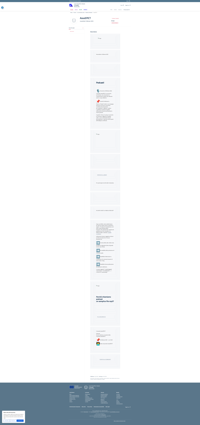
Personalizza (7, 420)
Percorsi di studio (104, 396)
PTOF (111, 9)
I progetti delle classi (104, 402)
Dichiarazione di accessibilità (99, 406)
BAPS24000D (104, 414)
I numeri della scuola (88, 398)
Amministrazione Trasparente (74, 406)
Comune (70, 401)
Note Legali (108, 406)
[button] (76, 28)
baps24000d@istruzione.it (95, 411)
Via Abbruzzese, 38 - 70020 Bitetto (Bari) (101, 410)
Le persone (87, 396)
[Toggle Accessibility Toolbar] (2, 7)
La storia (86, 401)
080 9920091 (86, 411)
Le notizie (118, 394)
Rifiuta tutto (13, 420)
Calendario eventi (119, 396)
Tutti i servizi (103, 398)
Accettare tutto (20, 420)
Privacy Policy (89, 406)
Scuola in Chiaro (72, 398)
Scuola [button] (71, 9)
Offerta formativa (104, 401)
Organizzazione (87, 400)
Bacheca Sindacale (115, 22)
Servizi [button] (76, 9)
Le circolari (118, 395)
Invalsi (70, 400)
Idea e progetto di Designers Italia (119, 421)
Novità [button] (80, 9)
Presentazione (87, 394)
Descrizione (72, 31)
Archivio (115, 9)
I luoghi (86, 395)
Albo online (118, 398)
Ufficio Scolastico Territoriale (74, 396)
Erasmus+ (120, 9)
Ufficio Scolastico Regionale (74, 395)
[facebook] (130, 5)
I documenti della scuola (89, 399)
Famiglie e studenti (104, 395)
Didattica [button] (85, 9)
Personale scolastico (104, 394)
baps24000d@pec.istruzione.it (114, 411)
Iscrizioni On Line (72, 399)
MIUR (70, 394)
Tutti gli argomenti (126, 9)
